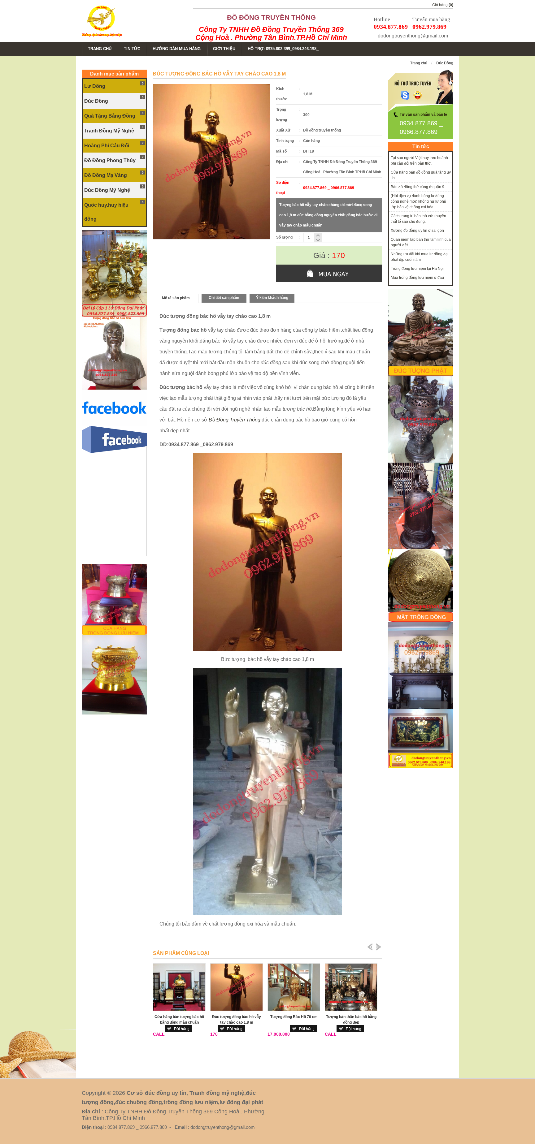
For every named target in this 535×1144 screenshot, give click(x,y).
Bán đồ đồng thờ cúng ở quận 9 (417, 187)
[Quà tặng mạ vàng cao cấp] (114, 713)
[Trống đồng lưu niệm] (114, 633)
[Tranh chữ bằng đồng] (420, 767)
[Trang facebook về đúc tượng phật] (114, 424)
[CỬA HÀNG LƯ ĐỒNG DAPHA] (114, 315)
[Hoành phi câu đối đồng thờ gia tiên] (420, 708)
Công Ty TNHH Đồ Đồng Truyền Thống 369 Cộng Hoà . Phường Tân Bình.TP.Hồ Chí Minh (271, 33)
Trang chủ (418, 63)
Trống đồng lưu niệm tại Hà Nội (417, 268)
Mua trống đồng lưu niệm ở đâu (417, 277)
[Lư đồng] (420, 461)
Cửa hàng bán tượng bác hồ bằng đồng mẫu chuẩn (179, 1020)
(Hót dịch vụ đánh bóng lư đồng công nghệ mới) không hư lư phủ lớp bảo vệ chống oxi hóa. (418, 201)
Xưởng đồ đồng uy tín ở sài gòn (417, 230)
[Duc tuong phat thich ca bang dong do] (420, 374)
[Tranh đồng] (420, 621)
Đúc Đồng (444, 63)
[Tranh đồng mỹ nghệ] (420, 548)
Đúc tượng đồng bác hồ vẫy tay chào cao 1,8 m (236, 1020)
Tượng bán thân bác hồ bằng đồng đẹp (351, 1020)
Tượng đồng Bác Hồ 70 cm (294, 1017)
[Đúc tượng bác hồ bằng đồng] (114, 388)
